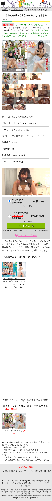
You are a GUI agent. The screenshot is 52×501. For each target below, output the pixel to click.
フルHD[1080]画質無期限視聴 (20, 215)
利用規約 (47, 470)
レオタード (39, 136)
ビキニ (29, 136)
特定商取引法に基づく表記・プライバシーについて (21, 470)
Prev (5, 55)
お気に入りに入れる (27, 235)
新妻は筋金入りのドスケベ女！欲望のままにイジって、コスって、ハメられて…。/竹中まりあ (14, 282)
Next (46, 55)
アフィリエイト (26, 473)
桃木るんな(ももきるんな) (24, 123)
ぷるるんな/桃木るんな (12, 430)
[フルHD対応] (17, 9)
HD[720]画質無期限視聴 (18, 201)
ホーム (5, 9)
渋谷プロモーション (21, 129)
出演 (6, 122)
